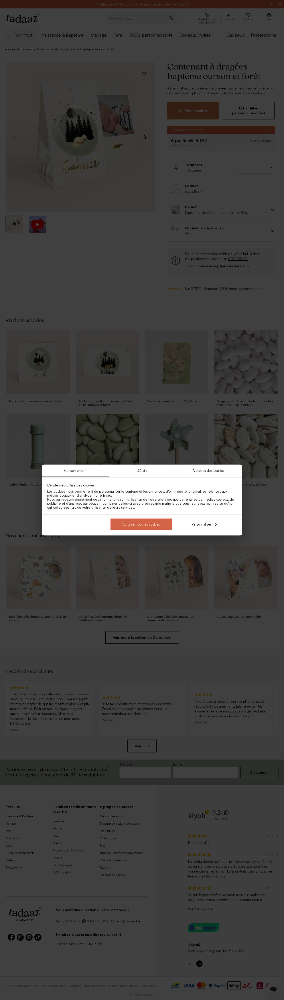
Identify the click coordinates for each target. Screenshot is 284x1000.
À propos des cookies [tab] (209, 470)
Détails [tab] (142, 470)
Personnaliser (201, 524)
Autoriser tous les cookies (141, 524)
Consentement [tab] (75, 470)
